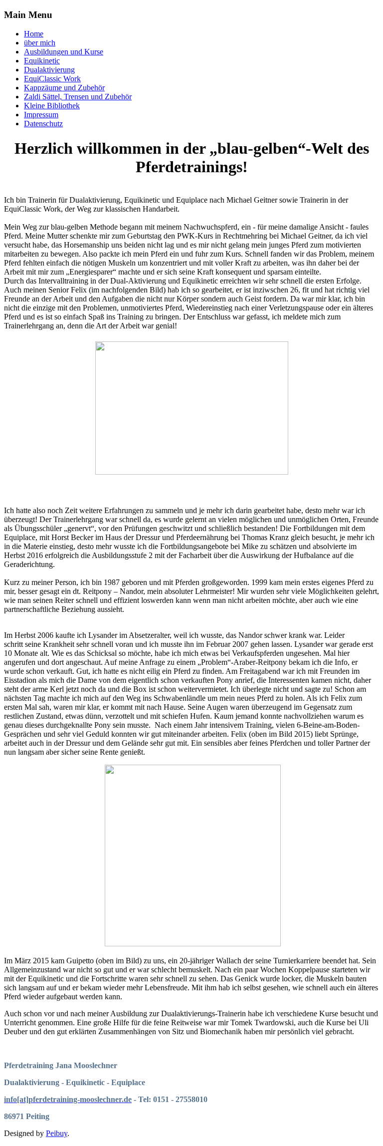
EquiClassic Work (52, 78)
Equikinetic (42, 60)
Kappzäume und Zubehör (64, 87)
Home (33, 33)
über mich (39, 42)
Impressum (41, 114)
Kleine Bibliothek (52, 105)
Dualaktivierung (49, 69)
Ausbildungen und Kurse (63, 51)
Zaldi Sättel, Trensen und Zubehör (78, 96)
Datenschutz (43, 123)
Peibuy (56, 1133)
